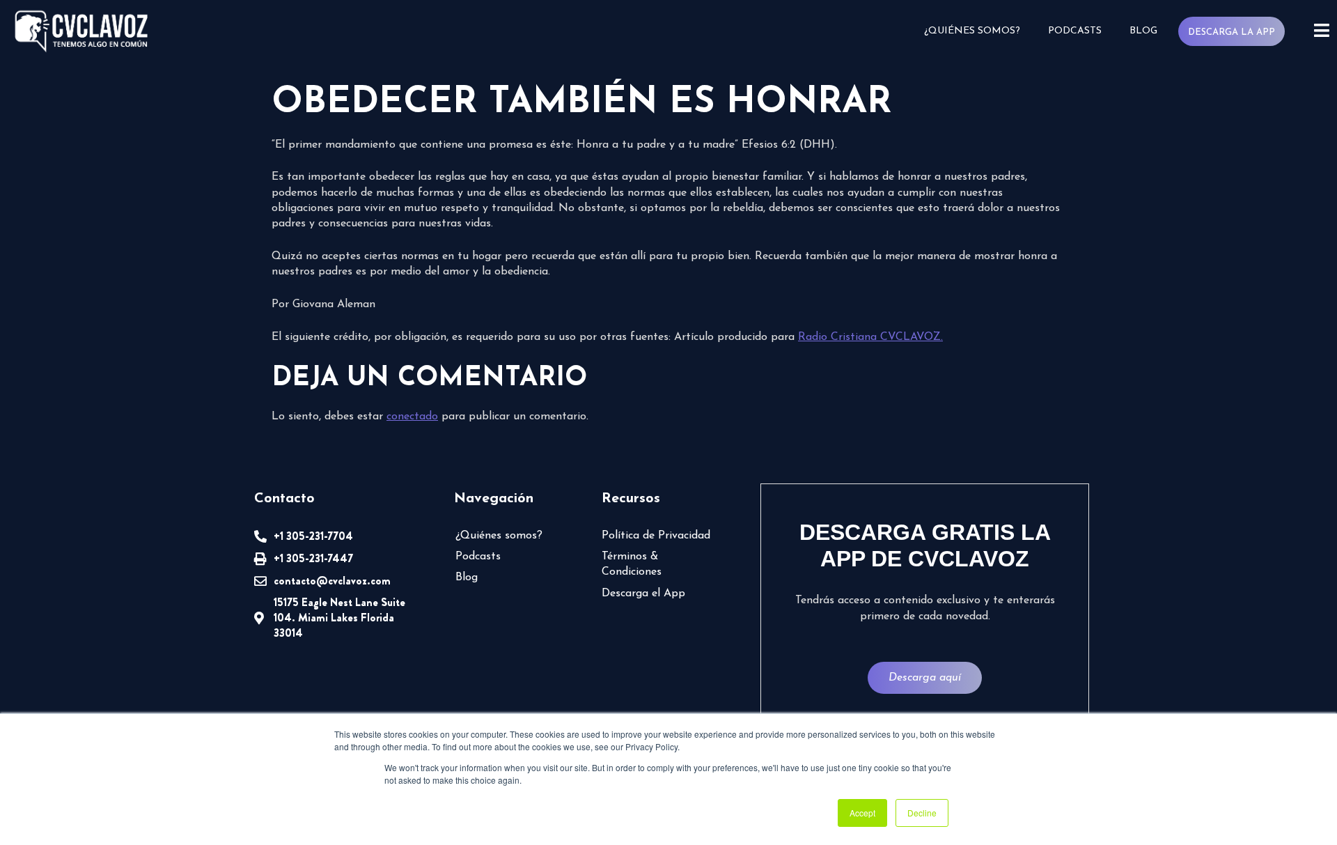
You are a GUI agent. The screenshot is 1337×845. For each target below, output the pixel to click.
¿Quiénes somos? (972, 31)
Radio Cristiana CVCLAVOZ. (870, 337)
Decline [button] (922, 813)
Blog (1143, 31)
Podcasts (1075, 31)
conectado (412, 416)
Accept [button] (862, 813)
